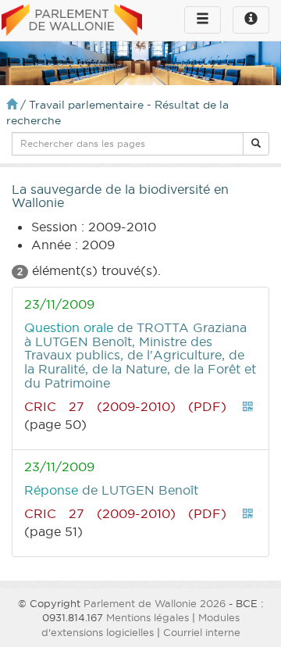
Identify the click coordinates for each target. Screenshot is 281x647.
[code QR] (248, 406)
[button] (256, 143)
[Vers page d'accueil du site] (72, 21)
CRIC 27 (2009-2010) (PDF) (125, 406)
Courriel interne (201, 632)
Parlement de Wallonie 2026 (155, 603)
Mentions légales (147, 617)
